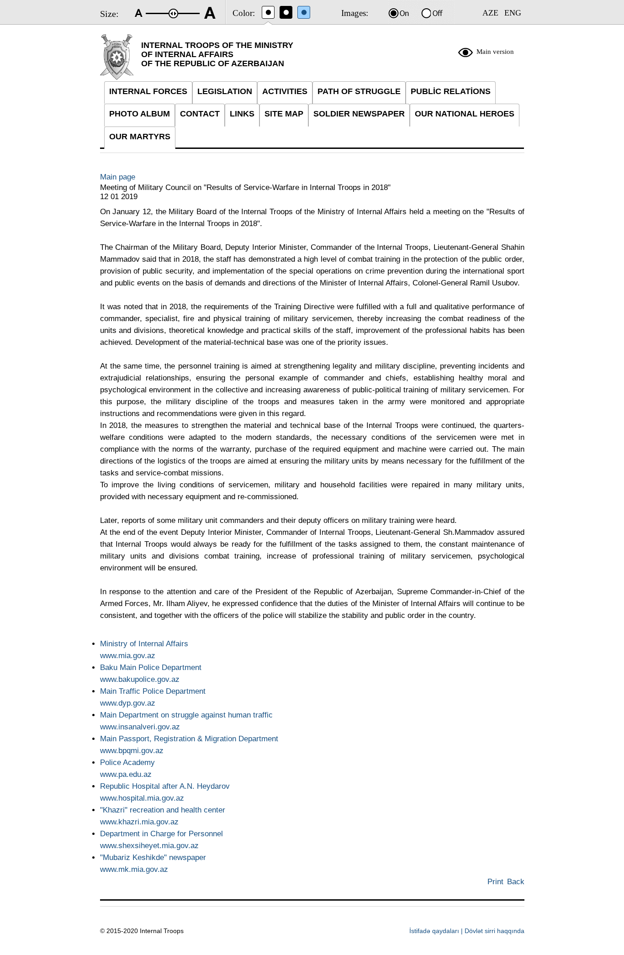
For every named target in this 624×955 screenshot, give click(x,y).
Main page (117, 177)
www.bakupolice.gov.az (140, 679)
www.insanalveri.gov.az (140, 727)
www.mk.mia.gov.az (134, 869)
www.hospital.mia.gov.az (142, 798)
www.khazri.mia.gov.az (139, 822)
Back (515, 881)
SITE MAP (283, 113)
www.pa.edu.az (126, 774)
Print (495, 881)
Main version (495, 51)
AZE (490, 12)
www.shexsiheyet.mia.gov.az (149, 845)
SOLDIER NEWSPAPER (359, 113)
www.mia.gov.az (127, 655)
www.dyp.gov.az (127, 703)
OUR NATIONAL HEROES (464, 113)
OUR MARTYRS (139, 136)
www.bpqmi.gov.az (132, 750)
